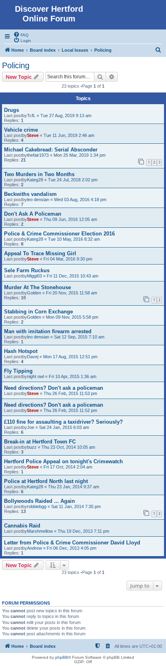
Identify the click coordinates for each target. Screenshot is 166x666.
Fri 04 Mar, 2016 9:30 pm (68, 258)
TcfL (31, 115)
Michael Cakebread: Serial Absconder (51, 150)
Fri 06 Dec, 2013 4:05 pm (71, 548)
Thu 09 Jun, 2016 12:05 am (70, 219)
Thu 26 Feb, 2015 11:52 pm (70, 410)
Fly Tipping (18, 371)
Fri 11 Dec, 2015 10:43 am (72, 275)
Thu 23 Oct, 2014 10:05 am (68, 447)
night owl (35, 376)
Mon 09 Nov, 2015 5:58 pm (72, 317)
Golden (34, 292)
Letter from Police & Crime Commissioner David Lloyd (72, 543)
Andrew (34, 548)
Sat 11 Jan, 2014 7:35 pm (76, 506)
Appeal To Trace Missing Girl (40, 253)
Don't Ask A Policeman (32, 214)
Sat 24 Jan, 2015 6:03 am (64, 427)
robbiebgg (36, 506)
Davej (32, 356)
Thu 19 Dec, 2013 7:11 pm (83, 531)
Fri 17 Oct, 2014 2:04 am (68, 466)
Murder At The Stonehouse (37, 287)
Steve (33, 135)
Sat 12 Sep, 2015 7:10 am (79, 336)
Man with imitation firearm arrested (47, 331)
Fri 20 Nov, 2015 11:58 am (71, 292)
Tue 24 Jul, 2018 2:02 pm (73, 179)
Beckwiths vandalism (30, 194)
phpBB (61, 657)
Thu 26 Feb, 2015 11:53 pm (70, 393)
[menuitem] (21, 34)
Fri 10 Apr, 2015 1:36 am (72, 376)
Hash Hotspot (20, 351)
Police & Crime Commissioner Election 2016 (59, 234)
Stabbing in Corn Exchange (38, 312)
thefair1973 (38, 155)
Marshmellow (40, 531)
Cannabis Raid (22, 526)
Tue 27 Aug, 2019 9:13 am (65, 115)
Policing (15, 65)
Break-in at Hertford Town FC (40, 442)
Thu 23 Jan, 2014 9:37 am (73, 486)
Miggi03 (34, 275)
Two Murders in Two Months (39, 174)
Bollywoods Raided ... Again (39, 501)
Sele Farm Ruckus (27, 270)
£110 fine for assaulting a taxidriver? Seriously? (63, 422)
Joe (30, 427)
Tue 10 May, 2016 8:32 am (74, 239)
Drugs (11, 110)
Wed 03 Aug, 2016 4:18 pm (80, 199)
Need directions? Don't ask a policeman (53, 388)
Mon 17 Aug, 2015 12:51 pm (70, 356)
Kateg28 (35, 179)
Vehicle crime (21, 130)
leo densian (38, 199)
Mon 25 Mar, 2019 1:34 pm (80, 155)
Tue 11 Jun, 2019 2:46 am (69, 135)
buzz (32, 447)
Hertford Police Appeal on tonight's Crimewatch (63, 461)
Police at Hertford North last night (46, 481)
